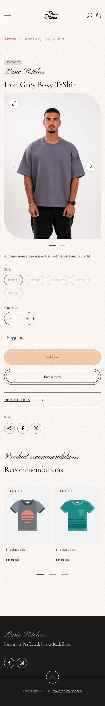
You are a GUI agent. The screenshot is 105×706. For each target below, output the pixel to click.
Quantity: (11, 308)
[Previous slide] (14, 166)
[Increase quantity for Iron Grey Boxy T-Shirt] (28, 318)
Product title (15, 550)
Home (10, 39)
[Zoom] (14, 103)
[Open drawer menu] (7, 15)
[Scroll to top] (52, 677)
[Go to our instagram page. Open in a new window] (22, 663)
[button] (52, 245)
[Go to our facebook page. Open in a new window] (9, 663)
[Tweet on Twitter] (36, 428)
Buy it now (52, 376)
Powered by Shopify (66, 691)
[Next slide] (91, 166)
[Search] (89, 15)
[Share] (9, 428)
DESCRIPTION (17, 399)
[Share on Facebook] (22, 428)
